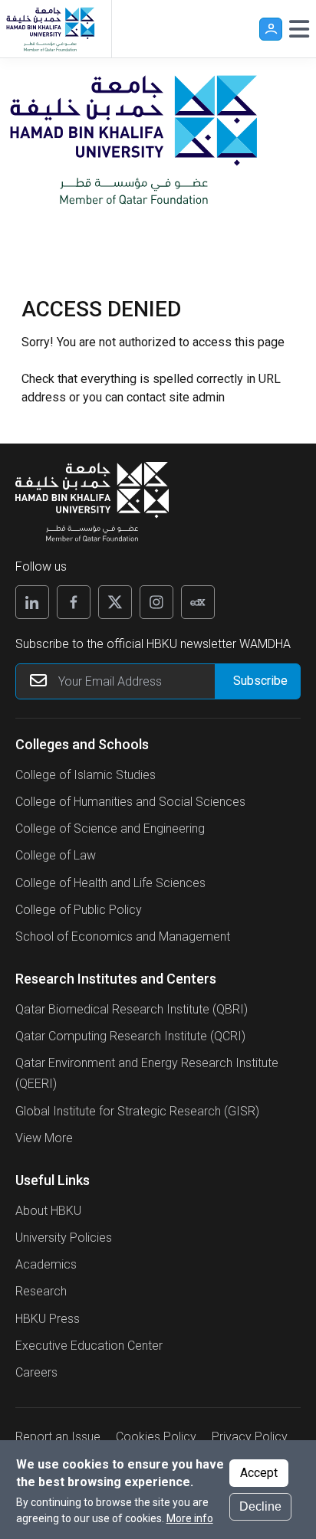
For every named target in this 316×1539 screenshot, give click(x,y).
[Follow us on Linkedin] (32, 602)
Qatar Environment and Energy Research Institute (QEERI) (146, 1073)
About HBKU (48, 1210)
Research (41, 1291)
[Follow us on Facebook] (74, 602)
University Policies (63, 1237)
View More (44, 1138)
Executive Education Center (89, 1345)
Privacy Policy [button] (250, 1436)
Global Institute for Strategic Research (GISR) (137, 1111)
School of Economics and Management (122, 936)
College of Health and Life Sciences (110, 883)
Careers (36, 1372)
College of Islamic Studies (85, 775)
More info (189, 1518)
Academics (46, 1264)
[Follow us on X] (115, 602)
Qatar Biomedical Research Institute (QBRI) (131, 1009)
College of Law (55, 855)
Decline (260, 1506)
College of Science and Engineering (110, 828)
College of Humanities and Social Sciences (130, 801)
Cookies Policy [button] (156, 1436)
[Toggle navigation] (299, 29)
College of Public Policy (78, 909)
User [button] (270, 29)
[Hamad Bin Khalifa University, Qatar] (50, 28)
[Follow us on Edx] (198, 602)
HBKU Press (47, 1318)
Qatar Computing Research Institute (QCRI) (130, 1036)
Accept (259, 1472)
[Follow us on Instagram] (156, 602)
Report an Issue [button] (57, 1436)
